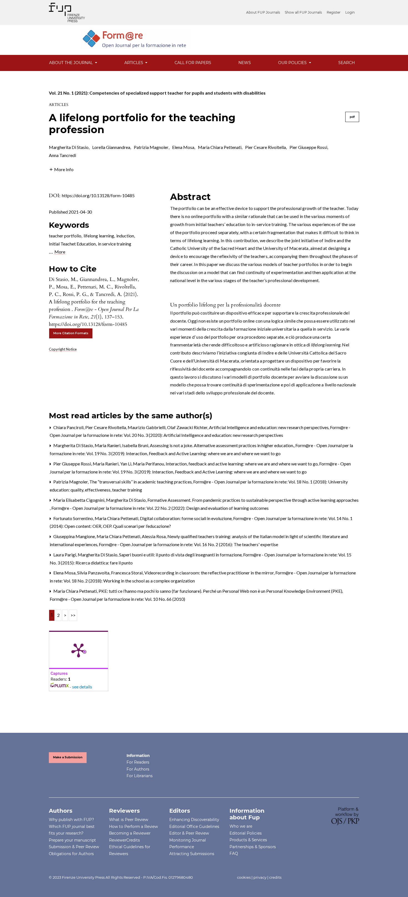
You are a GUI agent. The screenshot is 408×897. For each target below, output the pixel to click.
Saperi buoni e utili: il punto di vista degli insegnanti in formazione (181, 554)
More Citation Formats (70, 333)
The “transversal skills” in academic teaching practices (141, 481)
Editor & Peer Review (189, 833)
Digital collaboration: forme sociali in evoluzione (186, 518)
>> (72, 615)
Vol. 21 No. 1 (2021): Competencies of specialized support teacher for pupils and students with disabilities (157, 92)
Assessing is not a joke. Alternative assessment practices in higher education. (222, 445)
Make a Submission (67, 757)
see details (82, 686)
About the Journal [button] (71, 62)
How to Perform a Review (133, 826)
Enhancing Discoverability (194, 819)
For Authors (138, 769)
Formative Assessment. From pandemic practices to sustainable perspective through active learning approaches (253, 500)
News (244, 62)
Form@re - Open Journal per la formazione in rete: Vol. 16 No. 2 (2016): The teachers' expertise (188, 544)
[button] (61, 168)
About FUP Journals (263, 12)
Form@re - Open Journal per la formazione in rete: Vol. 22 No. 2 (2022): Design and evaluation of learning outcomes (160, 508)
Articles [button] (134, 62)
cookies (244, 877)
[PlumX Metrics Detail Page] (78, 650)
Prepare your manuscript (72, 840)
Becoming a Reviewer (129, 833)
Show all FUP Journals (303, 12)
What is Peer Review (128, 819)
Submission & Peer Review (74, 847)
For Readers (138, 762)
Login (350, 12)
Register (334, 12)
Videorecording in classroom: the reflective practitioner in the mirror (209, 572)
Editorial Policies (246, 833)
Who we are (241, 826)
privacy (259, 877)
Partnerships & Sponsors (253, 847)
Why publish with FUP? (71, 819)
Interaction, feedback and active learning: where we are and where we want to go (242, 463)
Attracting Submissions (191, 854)
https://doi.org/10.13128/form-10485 (98, 195)
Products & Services (248, 840)
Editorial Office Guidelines (194, 826)
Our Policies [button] (293, 62)
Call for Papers (193, 62)
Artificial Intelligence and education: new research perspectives (269, 427)
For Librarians (140, 776)
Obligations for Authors (71, 854)
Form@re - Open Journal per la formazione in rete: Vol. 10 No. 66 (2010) (117, 599)
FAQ (234, 853)
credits (275, 877)
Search (346, 62)
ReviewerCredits (124, 840)
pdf (352, 117)
